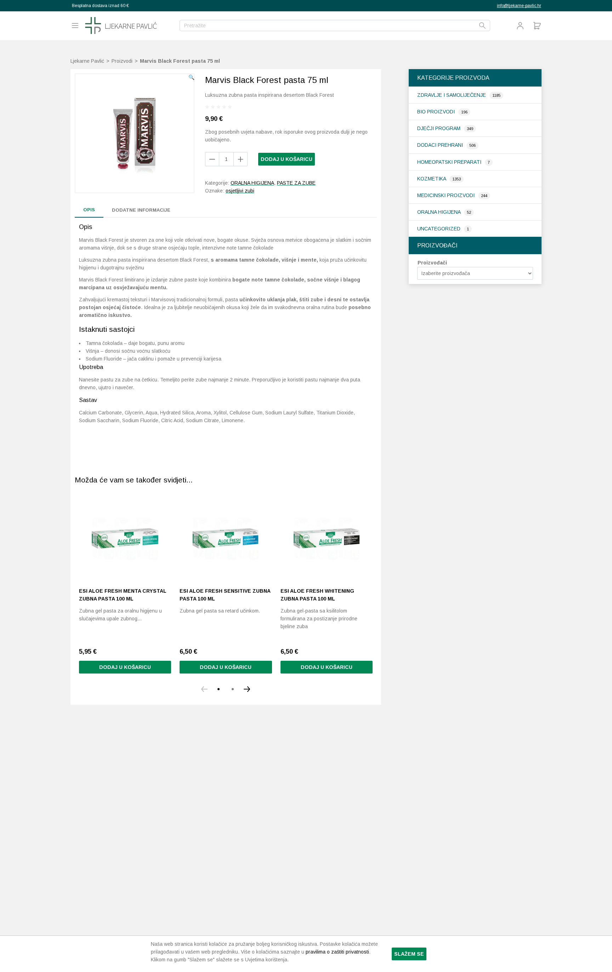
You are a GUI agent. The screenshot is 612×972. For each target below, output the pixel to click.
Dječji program (439, 128)
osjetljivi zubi (240, 191)
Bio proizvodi (436, 111)
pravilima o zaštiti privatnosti (337, 952)
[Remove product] (240, 159)
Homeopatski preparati (450, 162)
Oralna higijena (439, 212)
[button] (191, 77)
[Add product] (212, 159)
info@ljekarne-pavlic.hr (519, 5)
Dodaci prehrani (440, 145)
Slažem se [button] (409, 954)
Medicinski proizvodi (446, 195)
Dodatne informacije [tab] (141, 210)
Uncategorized (439, 228)
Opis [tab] (89, 209)
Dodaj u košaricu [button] (125, 667)
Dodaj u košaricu (286, 159)
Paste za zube (296, 183)
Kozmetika (432, 178)
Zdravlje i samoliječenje (452, 95)
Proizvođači (432, 263)
